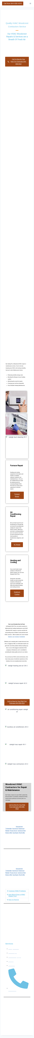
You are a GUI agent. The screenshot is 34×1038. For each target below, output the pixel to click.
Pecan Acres (13, 830)
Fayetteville (22, 636)
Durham (17, 636)
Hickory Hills (8, 832)
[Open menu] (30, 3)
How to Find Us (14, 900)
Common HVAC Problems (17, 891)
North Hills (22, 832)
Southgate (16, 832)
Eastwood (15, 828)
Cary (13, 636)
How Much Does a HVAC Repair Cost (17, 895)
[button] (17, 891)
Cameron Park (22, 830)
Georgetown (19, 826)
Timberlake (8, 828)
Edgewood (21, 828)
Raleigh (10, 636)
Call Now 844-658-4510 (13, 3)
